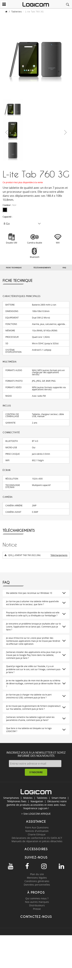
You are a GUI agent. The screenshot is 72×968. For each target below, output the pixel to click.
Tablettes (16, 11)
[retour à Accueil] (6, 11)
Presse (37, 908)
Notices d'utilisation (37, 831)
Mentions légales (37, 877)
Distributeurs (37, 905)
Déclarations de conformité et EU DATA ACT (37, 838)
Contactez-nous (36, 917)
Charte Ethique (37, 834)
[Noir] (5, 210)
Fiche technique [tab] (14, 267)
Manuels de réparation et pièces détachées (37, 841)
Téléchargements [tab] (42, 267)
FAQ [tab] (64, 267)
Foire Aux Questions (37, 827)
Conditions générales (36, 881)
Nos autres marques (37, 902)
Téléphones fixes (16, 801)
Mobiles (28, 797)
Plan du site (37, 874)
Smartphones (11, 797)
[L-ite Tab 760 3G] (13, 109)
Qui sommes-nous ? (36, 898)
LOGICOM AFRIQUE (39, 813)
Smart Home (59, 797)
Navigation (37, 801)
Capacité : (8, 216)
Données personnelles (37, 884)
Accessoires (36, 849)
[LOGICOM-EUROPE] (36, 4)
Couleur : (9, 205)
